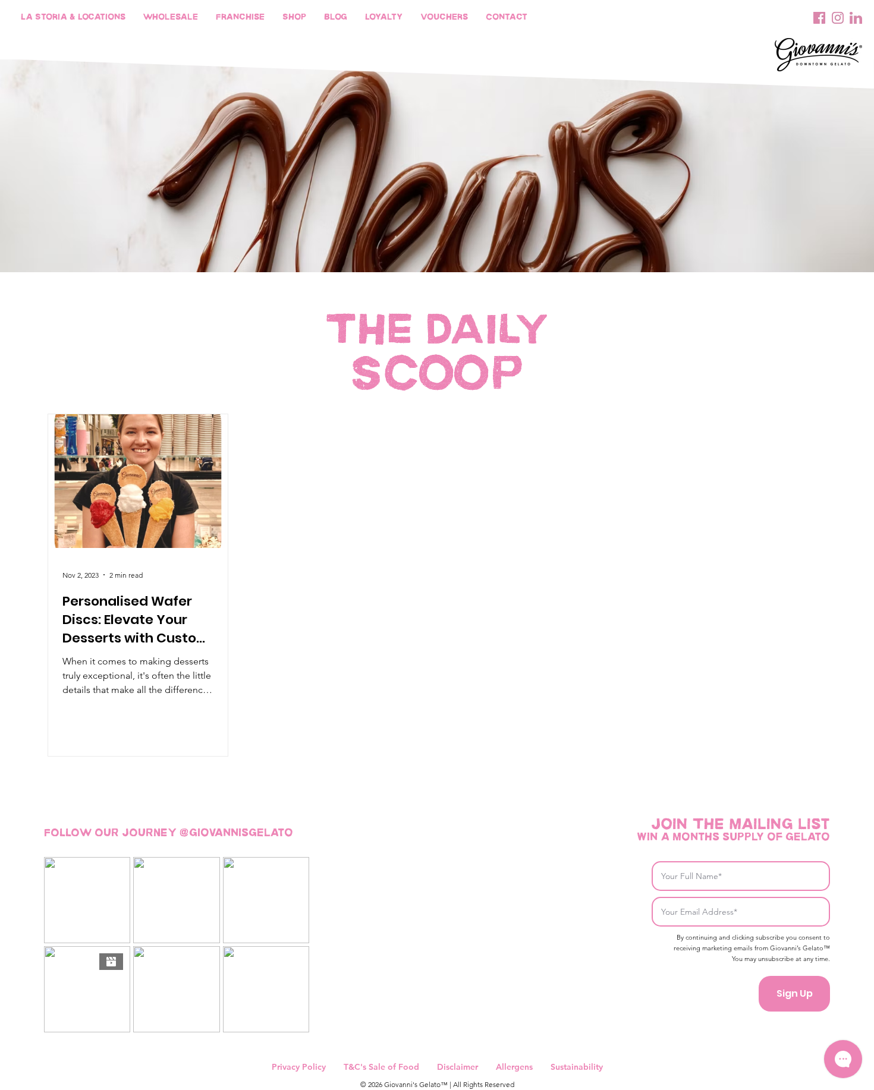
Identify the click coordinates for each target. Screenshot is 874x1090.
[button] (383, 18)
